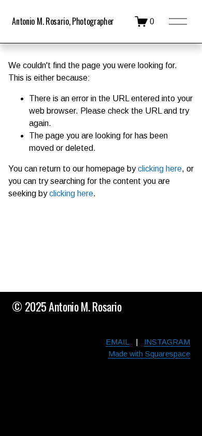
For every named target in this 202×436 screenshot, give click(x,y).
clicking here (160, 168)
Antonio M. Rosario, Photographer (63, 21)
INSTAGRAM (167, 341)
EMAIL (117, 341)
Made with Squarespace (149, 353)
